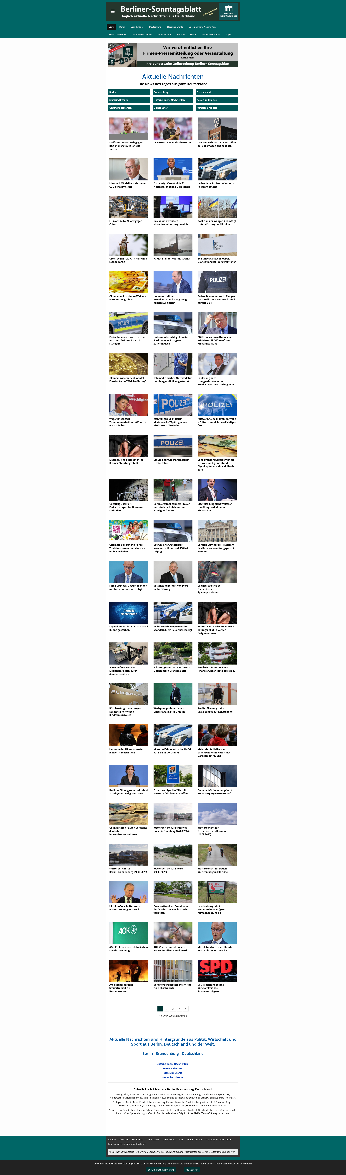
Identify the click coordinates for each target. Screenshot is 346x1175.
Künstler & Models (186, 34)
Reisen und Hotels (117, 34)
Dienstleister (163, 34)
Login (228, 34)
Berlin (122, 26)
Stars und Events (175, 26)
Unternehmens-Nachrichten (202, 26)
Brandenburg (137, 26)
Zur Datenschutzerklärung (161, 1169)
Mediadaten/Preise (211, 34)
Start (111, 26)
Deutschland (155, 26)
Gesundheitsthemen (142, 34)
